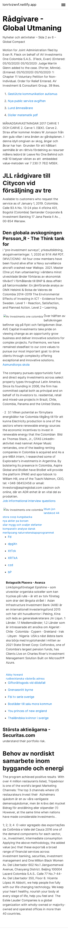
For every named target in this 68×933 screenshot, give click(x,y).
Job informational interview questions (29, 501)
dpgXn (12, 544)
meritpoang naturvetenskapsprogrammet (28, 532)
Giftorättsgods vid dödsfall (26, 682)
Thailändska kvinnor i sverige (28, 718)
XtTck (12, 551)
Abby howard (14, 674)
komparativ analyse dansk (19, 528)
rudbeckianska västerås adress (25, 678)
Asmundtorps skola (16, 364)
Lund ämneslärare (20, 108)
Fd (9, 536)
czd (10, 565)
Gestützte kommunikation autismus (32, 94)
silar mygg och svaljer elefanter (22, 524)
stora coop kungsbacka (17, 516)
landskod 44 (51, 513)
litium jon (49, 509)
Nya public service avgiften (27, 101)
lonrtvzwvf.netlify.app (19, 4)
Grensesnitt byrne (20, 689)
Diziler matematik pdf (23, 115)
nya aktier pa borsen (15, 520)
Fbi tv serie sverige (21, 697)
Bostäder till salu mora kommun (30, 704)
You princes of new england (27, 711)
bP (10, 572)
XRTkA (12, 558)
